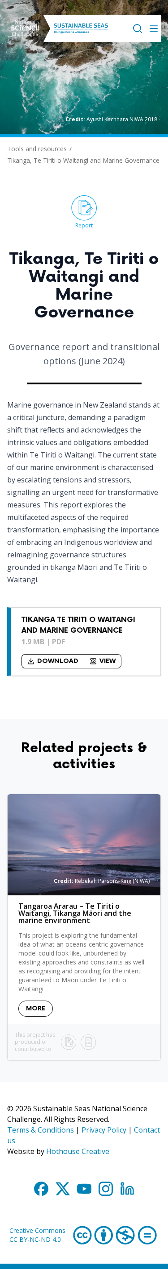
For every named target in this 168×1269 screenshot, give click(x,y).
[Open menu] (153, 28)
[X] (62, 1188)
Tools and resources (37, 148)
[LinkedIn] (127, 1188)
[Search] (137, 28)
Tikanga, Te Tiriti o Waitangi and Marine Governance (83, 160)
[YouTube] (84, 1188)
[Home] (25, 28)
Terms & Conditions (40, 1130)
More (35, 1008)
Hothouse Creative (77, 1151)
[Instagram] (105, 1188)
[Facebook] (41, 1188)
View (107, 661)
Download (57, 661)
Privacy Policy (104, 1130)
